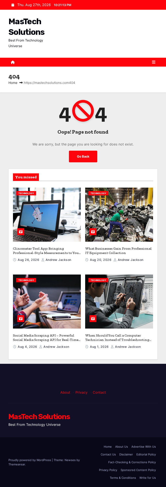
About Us (121, 446)
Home (13, 83)
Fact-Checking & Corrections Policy (132, 462)
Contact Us (108, 454)
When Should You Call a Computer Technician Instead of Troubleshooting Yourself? (117, 339)
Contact (99, 392)
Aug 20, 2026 (101, 260)
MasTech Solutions (39, 416)
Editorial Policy (146, 454)
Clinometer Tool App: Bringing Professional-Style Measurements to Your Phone (46, 252)
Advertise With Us (143, 446)
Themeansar (16, 464)
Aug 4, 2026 (28, 346)
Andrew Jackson (58, 260)
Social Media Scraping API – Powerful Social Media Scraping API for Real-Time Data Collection (45, 339)
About (65, 392)
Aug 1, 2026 (100, 346)
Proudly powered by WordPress (30, 460)
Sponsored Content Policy (138, 470)
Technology (26, 193)
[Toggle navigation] (154, 62)
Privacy (81, 392)
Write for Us (147, 477)
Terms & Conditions (123, 477)
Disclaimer (126, 454)
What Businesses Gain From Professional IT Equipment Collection (118, 250)
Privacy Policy (108, 470)
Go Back (83, 156)
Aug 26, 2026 (29, 260)
